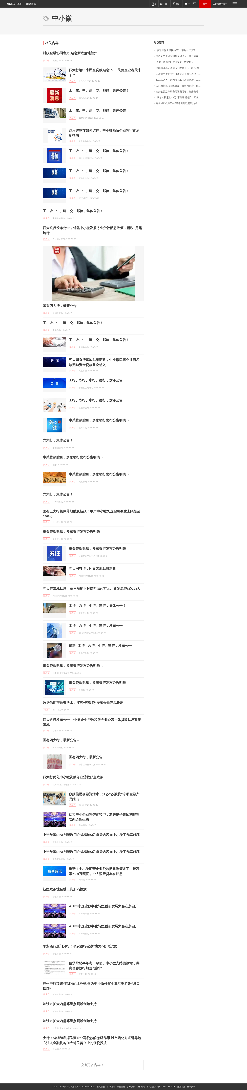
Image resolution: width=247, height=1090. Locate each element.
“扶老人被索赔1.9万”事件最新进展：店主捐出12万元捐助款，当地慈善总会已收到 (180, 97)
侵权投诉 (191, 1086)
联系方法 (111, 1086)
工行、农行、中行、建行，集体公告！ (97, 605)
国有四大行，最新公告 (85, 757)
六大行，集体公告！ (58, 440)
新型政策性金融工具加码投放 (65, 889)
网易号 (46, 60)
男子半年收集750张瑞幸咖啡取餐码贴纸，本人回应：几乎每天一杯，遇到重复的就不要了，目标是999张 (180, 103)
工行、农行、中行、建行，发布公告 (96, 380)
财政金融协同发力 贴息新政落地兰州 (70, 53)
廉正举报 (181, 1086)
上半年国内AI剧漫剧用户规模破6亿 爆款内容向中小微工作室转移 (91, 835)
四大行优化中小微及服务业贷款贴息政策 (73, 777)
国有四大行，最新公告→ (61, 306)
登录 (205, 4)
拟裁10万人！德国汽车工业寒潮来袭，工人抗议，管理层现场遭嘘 (180, 80)
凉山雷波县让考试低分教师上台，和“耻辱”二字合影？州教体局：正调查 (180, 68)
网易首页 (11, 4)
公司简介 (101, 1086)
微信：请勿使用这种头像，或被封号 (175, 62)
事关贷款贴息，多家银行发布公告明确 (71, 531)
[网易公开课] (164, 3)
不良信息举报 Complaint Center (161, 1086)
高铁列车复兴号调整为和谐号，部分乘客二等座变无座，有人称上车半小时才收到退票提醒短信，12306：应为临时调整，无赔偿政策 (180, 56)
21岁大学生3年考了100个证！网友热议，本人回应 (180, 74)
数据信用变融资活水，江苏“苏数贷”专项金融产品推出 (83, 703)
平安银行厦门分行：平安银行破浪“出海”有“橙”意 (80, 946)
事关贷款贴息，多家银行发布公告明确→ (99, 420)
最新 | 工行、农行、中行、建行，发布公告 (100, 645)
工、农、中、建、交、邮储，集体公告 (97, 110)
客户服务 (131, 1086)
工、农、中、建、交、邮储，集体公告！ (99, 90)
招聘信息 (121, 1086)
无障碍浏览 (31, 4)
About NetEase (88, 1086)
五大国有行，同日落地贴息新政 (92, 568)
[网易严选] (176, 3)
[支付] (186, 3)
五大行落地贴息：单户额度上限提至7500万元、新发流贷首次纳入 (91, 588)
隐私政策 (141, 1086)
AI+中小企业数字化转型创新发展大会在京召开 (103, 906)
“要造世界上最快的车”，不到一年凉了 (176, 50)
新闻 (46, 710)
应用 (19, 4)
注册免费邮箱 (219, 4)
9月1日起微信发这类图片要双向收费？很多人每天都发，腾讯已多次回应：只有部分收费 (180, 85)
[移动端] (154, 3)
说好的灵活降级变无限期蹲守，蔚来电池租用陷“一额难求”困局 (180, 91)
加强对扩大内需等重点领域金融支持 (70, 1004)
